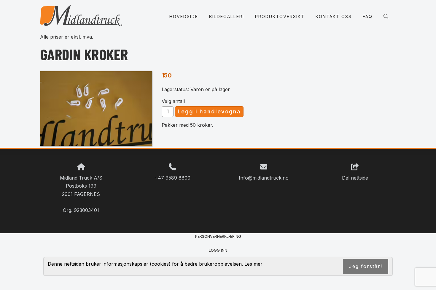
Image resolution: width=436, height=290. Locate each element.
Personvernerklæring (218, 236)
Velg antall (173, 101)
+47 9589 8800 (172, 178)
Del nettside (355, 178)
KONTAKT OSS (334, 16)
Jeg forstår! (365, 266)
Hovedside (183, 16)
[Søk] (386, 16)
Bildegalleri (226, 16)
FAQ (368, 16)
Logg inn (218, 250)
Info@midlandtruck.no (264, 178)
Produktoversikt (280, 16)
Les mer (253, 264)
